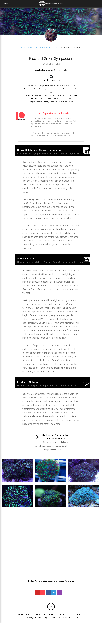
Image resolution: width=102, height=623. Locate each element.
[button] (17, 470)
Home (25, 47)
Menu (3, 4)
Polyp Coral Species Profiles (51, 47)
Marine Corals (34, 47)
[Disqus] (51, 544)
